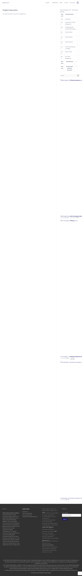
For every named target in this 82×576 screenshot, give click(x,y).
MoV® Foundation (45, 531)
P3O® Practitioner (52, 534)
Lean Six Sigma (47, 527)
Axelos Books (55, 2)
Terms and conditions (27, 513)
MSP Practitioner (50, 533)
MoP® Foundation (45, 529)
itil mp (55, 516)
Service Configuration (45, 548)
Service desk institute (45, 550)
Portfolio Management (55, 538)
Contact (66, 2)
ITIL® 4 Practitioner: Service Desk (47, 521)
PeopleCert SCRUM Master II (46, 538)
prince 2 (45, 540)
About (61, 2)
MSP (55, 531)
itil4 (43, 513)
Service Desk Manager (53, 550)
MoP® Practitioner (51, 529)
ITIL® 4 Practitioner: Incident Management (48, 520)
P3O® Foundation (45, 536)
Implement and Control (53, 510)
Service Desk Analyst (53, 548)
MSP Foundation (44, 533)
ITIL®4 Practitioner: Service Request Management (50, 523)
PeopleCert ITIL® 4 (51, 536)
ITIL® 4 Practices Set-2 (45, 518)
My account (72, 2)
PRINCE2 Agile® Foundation (46, 543)
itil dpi (52, 516)
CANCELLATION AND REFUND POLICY (30, 516)
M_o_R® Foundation (45, 534)
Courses (47, 2)
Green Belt (47, 510)
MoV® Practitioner (51, 531)
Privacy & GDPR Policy (27, 515)
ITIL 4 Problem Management (46, 516)
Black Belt (43, 510)
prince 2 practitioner (48, 545)
